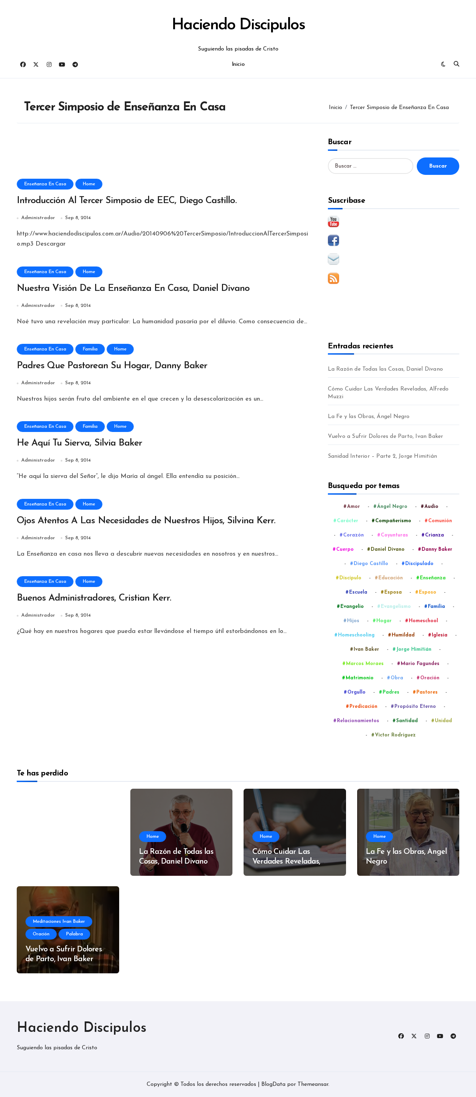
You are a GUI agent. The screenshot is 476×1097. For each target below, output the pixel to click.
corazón (353, 535)
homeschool (423, 621)
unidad (443, 721)
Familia (90, 349)
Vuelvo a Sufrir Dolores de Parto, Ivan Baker (385, 436)
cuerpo (345, 549)
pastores (427, 692)
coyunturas (394, 535)
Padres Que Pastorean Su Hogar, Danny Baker (112, 366)
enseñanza (433, 578)
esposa (393, 592)
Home (89, 184)
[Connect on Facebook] (393, 240)
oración (429, 678)
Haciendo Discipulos (237, 25)
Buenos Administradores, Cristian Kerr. (94, 598)
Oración (41, 934)
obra (397, 678)
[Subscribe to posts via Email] (393, 259)
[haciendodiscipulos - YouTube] (393, 221)
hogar (384, 621)
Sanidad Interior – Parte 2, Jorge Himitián (382, 456)
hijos (353, 621)
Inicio (238, 64)
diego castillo (371, 563)
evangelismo (396, 606)
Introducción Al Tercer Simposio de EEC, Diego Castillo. (127, 201)
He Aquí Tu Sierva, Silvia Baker (79, 443)
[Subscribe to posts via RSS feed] (393, 278)
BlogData (273, 1084)
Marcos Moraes (365, 663)
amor (353, 506)
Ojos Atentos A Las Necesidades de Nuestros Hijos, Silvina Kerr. (146, 521)
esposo (427, 592)
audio (431, 506)
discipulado (419, 563)
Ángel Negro (392, 506)
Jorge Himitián (413, 649)
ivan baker (366, 649)
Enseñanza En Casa (45, 184)
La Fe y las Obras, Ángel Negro (369, 416)
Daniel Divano (388, 549)
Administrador (38, 218)
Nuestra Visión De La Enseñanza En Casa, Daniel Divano (133, 288)
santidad (407, 721)
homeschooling (356, 635)
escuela (358, 592)
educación (390, 578)
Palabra (74, 934)
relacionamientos (358, 721)
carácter (347, 521)
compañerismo (393, 521)
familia (436, 606)
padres (391, 692)
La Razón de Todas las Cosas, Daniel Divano (385, 369)
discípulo (350, 578)
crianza (434, 535)
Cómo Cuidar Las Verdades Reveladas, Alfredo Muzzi (388, 393)
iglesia (439, 635)
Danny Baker (437, 549)
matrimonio (360, 678)
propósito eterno (415, 706)
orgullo (356, 692)
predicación (363, 706)
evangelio (352, 606)
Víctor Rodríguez (395, 735)
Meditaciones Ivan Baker (59, 921)
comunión (440, 521)
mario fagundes (420, 663)
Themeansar (313, 1084)
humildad (403, 635)
